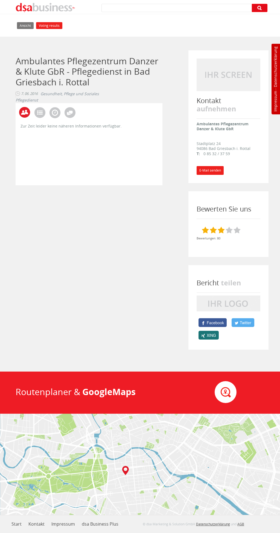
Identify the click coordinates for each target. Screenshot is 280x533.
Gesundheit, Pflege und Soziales (69, 93)
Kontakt (36, 524)
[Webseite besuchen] (228, 74)
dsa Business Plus (100, 524)
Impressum (275, 101)
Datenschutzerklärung (275, 67)
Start (16, 524)
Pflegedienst (27, 100)
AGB (240, 524)
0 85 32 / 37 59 (216, 153)
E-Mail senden (210, 170)
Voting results (49, 26)
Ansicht (27, 25)
